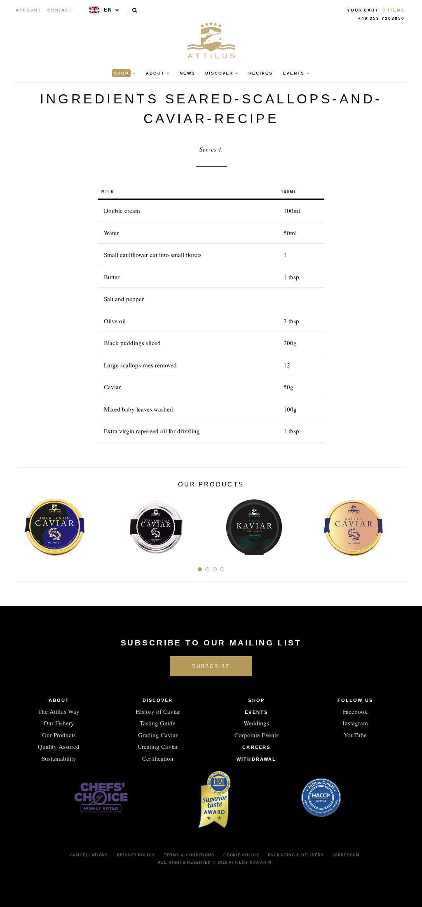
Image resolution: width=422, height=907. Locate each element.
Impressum (346, 855)
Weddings (256, 723)
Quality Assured (59, 746)
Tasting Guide (158, 723)
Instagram (355, 723)
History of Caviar (158, 711)
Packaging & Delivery (296, 855)
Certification (157, 758)
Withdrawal (256, 759)
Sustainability (59, 758)
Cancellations (89, 855)
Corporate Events (256, 735)
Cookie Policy (241, 855)
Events (256, 712)
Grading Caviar (158, 735)
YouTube (355, 735)
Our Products (59, 735)
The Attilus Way (59, 711)
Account (29, 10)
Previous (23, 524)
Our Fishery (59, 723)
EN (108, 10)
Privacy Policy (136, 855)
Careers (256, 747)
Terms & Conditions (189, 855)
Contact (60, 10)
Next (399, 524)
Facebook (355, 711)
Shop (256, 700)
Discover (158, 700)
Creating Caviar (158, 746)
